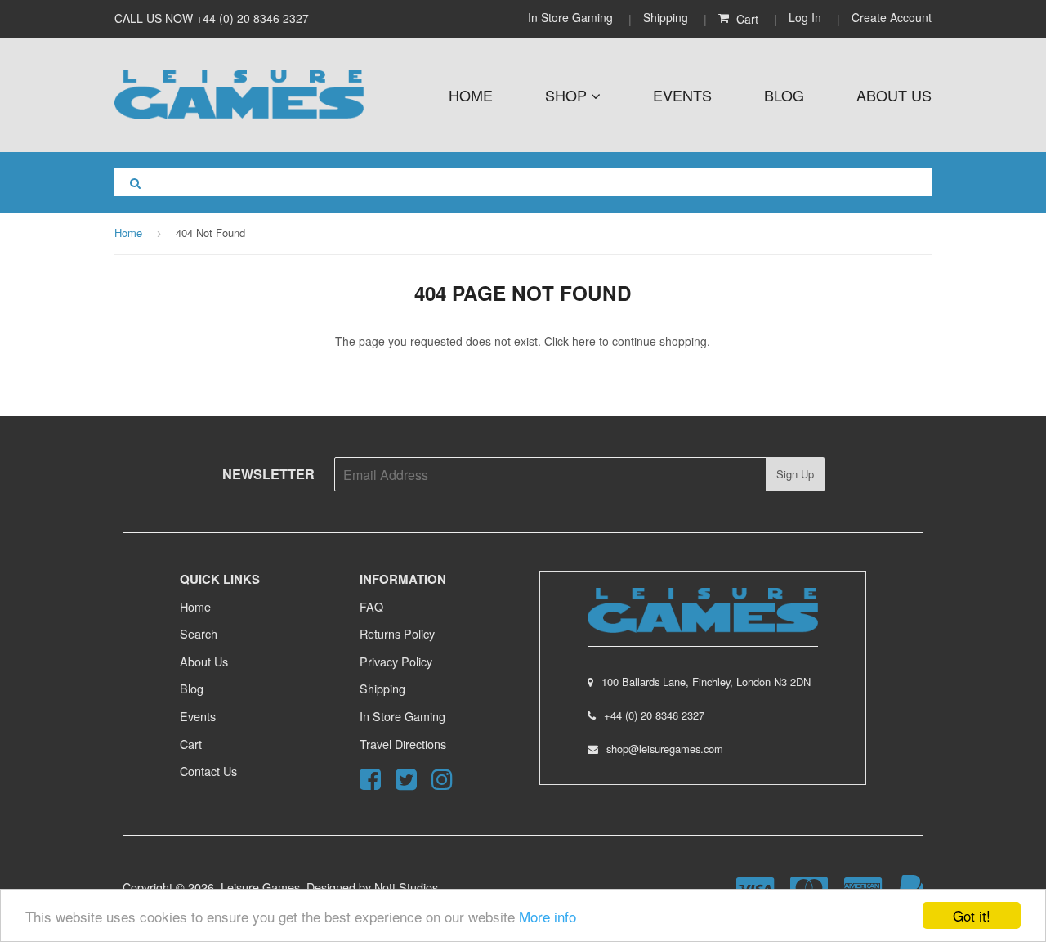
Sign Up (795, 474)
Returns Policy (397, 633)
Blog (784, 94)
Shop (568, 94)
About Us (894, 94)
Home (471, 94)
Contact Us (208, 770)
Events (682, 94)
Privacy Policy (396, 661)
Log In (805, 17)
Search (198, 633)
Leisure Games (260, 886)
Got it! (971, 915)
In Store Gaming (572, 17)
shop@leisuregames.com (664, 748)
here (584, 341)
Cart (191, 743)
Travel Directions (403, 743)
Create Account (892, 17)
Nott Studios (406, 886)
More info (547, 916)
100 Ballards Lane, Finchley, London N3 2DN (706, 681)
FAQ (371, 606)
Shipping (665, 17)
